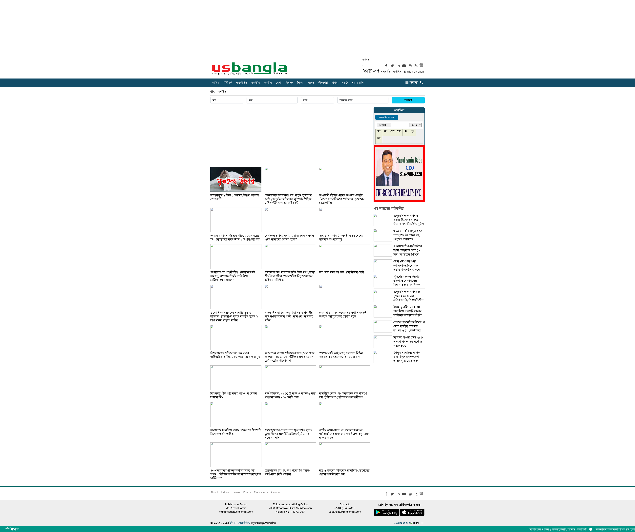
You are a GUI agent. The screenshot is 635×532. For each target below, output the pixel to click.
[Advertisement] (317, 31)
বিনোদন (289, 83)
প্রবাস (335, 83)
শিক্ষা (300, 83)
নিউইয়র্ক (227, 83)
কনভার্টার (385, 72)
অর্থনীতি (268, 83)
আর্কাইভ (397, 72)
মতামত (310, 83)
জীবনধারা (323, 83)
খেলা (278, 83)
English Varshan (414, 72)
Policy (247, 492)
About (214, 492)
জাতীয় (215, 83)
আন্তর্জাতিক (241, 83)
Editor (225, 492)
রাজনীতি (255, 83)
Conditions (261, 492)
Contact (276, 492)
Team (236, 492)
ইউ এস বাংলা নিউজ (240, 523)
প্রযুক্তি (344, 83)
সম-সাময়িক (358, 83)
